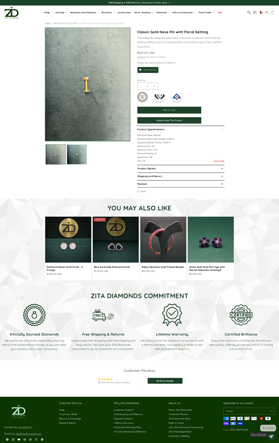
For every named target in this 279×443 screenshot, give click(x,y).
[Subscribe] (271, 411)
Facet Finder (205, 12)
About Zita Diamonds (180, 409)
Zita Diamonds (239, 429)
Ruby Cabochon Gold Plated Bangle (163, 267)
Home (48, 23)
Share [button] (143, 191)
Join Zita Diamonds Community (186, 427)
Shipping (141, 57)
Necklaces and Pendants (83, 12)
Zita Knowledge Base (180, 431)
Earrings (60, 12)
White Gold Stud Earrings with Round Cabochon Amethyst (207, 268)
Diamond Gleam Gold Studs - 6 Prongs (65, 268)
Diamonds (161, 12)
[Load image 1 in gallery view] (56, 154)
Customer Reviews (178, 414)
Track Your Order (68, 414)
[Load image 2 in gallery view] (77, 154)
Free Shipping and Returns (128, 414)
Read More (143, 46)
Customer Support (124, 409)
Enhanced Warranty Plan (127, 427)
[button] (48, 12)
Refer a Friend (176, 423)
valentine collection (65, 23)
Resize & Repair (67, 423)
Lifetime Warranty (123, 423)
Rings (47, 12)
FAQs (62, 409)
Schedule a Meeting (179, 436)
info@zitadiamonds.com (29, 433)
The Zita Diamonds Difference (130, 431)
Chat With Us (150, 70)
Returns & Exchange (70, 418)
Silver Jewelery (143, 12)
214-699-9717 (25, 427)
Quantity (141, 80)
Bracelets (107, 12)
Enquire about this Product (169, 120)
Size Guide (219, 161)
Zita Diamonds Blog (179, 418)
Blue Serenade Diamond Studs (112, 267)
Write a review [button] (165, 380)
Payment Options (123, 418)
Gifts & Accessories (182, 12)
